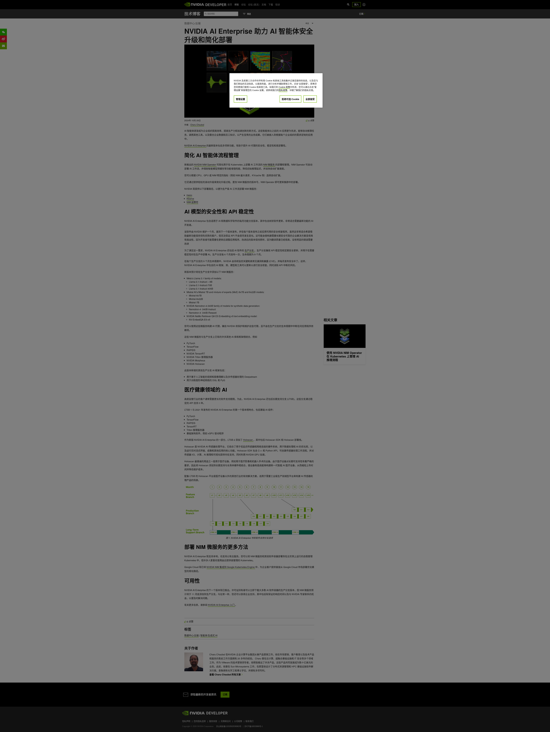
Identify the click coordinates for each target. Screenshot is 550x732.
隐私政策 (283, 90)
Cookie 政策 (284, 86)
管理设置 (240, 99)
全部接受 (310, 99)
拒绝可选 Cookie (290, 99)
